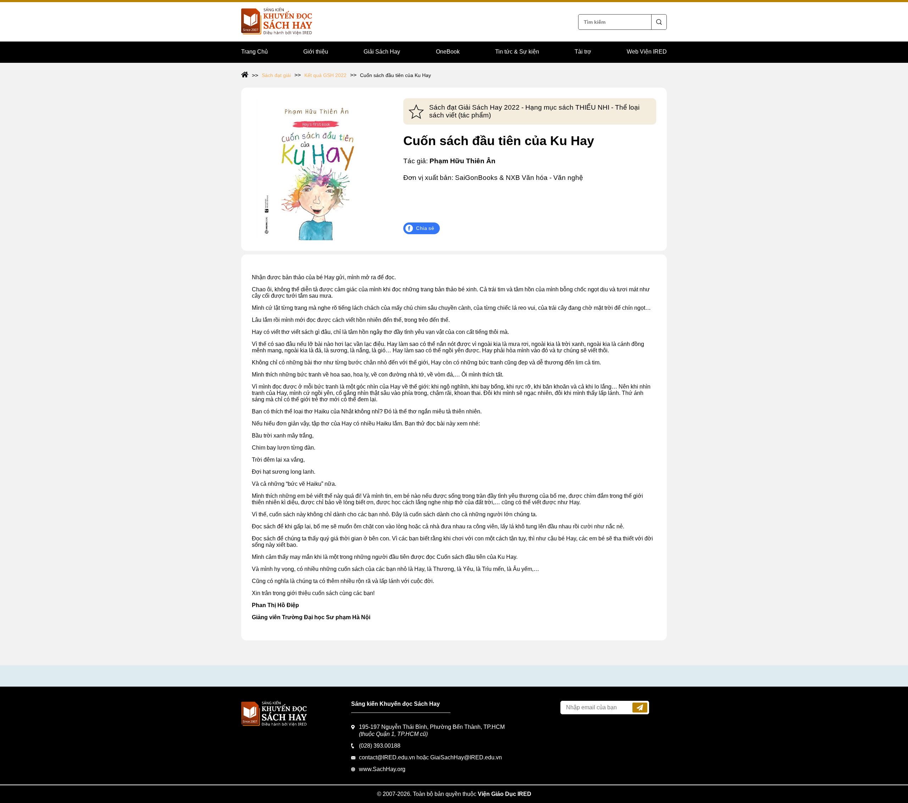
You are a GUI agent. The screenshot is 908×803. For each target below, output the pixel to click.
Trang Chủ (254, 52)
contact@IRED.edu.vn (387, 757)
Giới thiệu (315, 52)
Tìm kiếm (659, 22)
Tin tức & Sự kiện (517, 52)
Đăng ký (639, 708)
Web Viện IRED (647, 52)
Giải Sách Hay (382, 52)
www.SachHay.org (382, 769)
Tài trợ (583, 52)
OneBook (448, 52)
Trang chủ (249, 75)
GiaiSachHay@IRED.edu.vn (466, 757)
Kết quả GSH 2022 (325, 75)
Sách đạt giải (276, 75)
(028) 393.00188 (379, 746)
